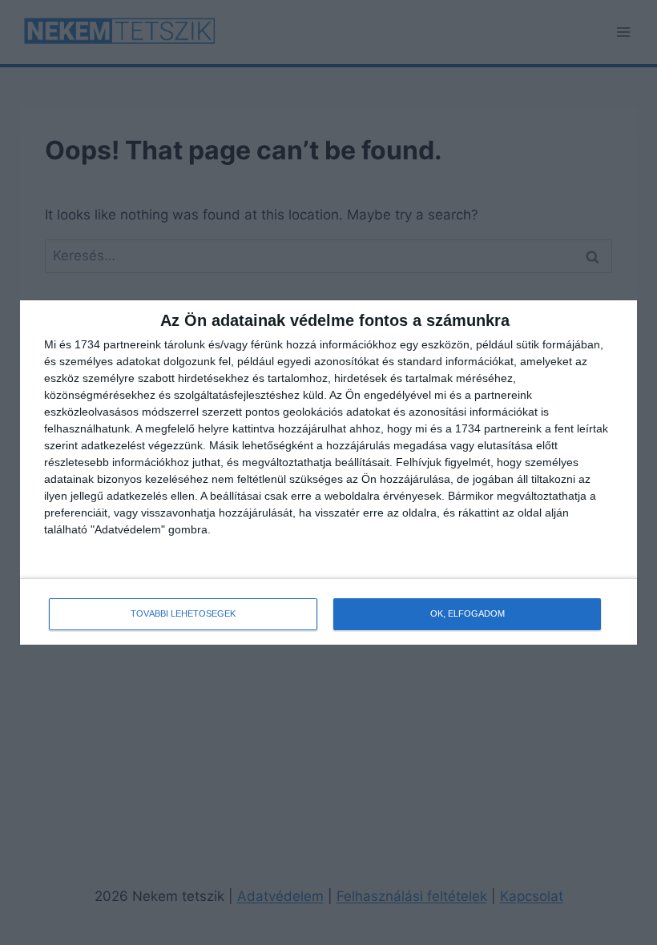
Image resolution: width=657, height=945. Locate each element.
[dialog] (328, 472)
